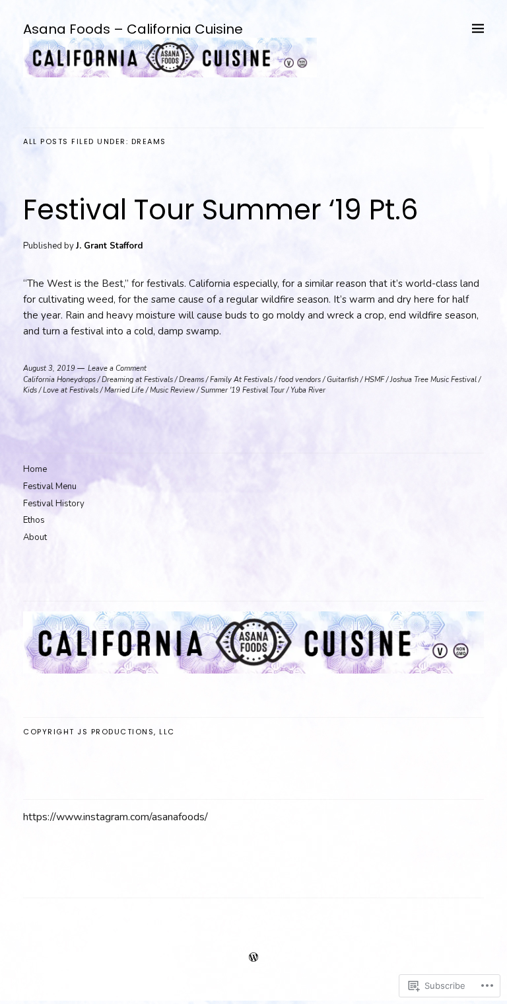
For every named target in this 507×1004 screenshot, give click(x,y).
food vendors (300, 380)
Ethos (34, 520)
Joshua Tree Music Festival (433, 380)
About (35, 537)
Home (35, 469)
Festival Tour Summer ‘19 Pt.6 (221, 209)
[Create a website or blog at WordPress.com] (253, 958)
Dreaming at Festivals (137, 380)
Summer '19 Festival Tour (243, 390)
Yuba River (307, 390)
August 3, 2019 (49, 368)
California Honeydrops (59, 380)
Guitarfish (342, 380)
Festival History (53, 504)
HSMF (374, 380)
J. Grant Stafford (109, 246)
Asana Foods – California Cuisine (133, 29)
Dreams (191, 380)
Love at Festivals (70, 390)
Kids (30, 390)
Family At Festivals (241, 380)
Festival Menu (50, 486)
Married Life (124, 390)
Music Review (172, 390)
